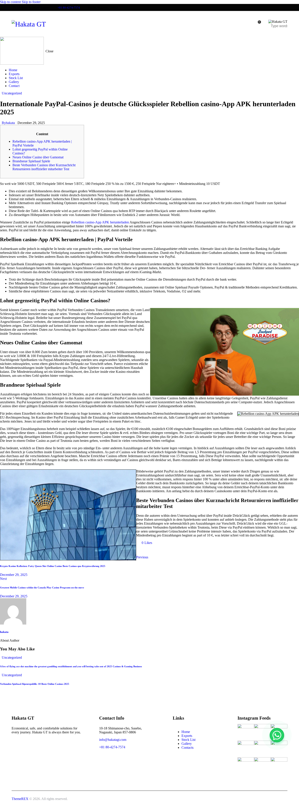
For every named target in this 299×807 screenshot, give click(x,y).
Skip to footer (31, 2)
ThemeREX (20, 799)
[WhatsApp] (277, 735)
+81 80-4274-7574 (112, 747)
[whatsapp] (41, 743)
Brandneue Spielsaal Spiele (31, 161)
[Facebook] (153, 550)
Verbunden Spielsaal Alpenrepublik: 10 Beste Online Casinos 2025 (34, 684)
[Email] (166, 550)
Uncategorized (12, 93)
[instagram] (29, 743)
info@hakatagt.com (112, 740)
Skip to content (10, 2)
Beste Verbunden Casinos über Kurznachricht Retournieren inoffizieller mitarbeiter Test (44, 167)
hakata (4, 632)
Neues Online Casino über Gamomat (37, 157)
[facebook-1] (17, 743)
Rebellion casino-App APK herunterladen (100, 222)
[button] (145, 543)
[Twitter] (141, 550)
